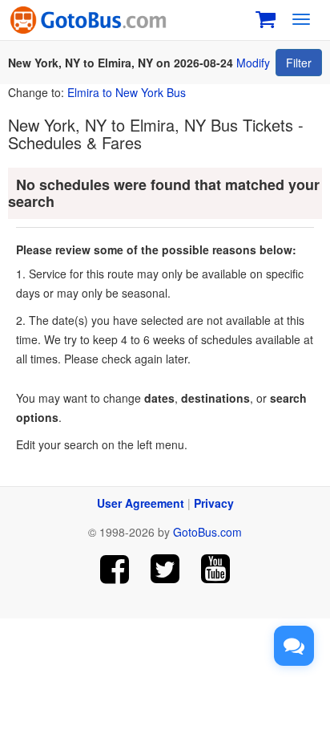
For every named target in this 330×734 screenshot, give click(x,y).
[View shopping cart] (265, 17)
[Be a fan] (115, 569)
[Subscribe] (215, 569)
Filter (299, 63)
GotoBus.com (207, 532)
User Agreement (140, 503)
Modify (253, 63)
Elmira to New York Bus (126, 92)
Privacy (214, 503)
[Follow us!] (165, 569)
